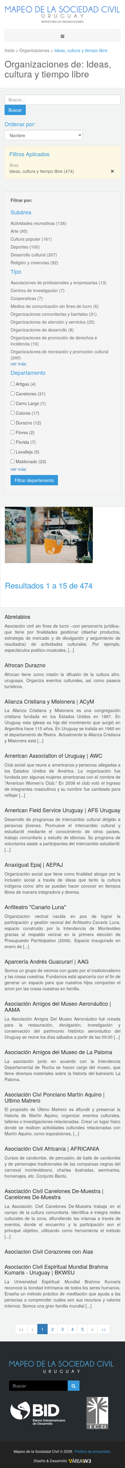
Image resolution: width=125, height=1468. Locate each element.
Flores (25, 432)
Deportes (25, 247)
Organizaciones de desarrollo (42, 330)
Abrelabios (17, 616)
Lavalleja (27, 452)
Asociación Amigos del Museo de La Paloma (58, 1052)
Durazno (28, 423)
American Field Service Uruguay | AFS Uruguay (62, 810)
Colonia (27, 413)
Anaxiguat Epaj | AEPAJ (34, 864)
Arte (19, 231)
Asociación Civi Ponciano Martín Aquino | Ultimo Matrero (55, 1097)
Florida (26, 442)
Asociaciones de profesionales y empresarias (58, 282)
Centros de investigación (38, 290)
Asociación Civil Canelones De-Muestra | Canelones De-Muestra (54, 1194)
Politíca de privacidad (92, 1451)
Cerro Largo (31, 403)
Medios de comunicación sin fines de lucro (55, 306)
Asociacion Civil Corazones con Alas (49, 1251)
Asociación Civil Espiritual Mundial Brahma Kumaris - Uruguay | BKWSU (56, 1269)
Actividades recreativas (38, 223)
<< (21, 1329)
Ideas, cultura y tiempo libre (41, 171)
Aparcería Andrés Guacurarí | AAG (47, 961)
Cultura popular (31, 239)
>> (103, 1329)
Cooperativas (27, 298)
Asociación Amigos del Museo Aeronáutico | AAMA (58, 1006)
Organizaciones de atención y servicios (53, 322)
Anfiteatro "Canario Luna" (35, 907)
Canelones (31, 394)
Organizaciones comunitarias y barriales (54, 314)
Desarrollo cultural (34, 255)
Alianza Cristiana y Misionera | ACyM (49, 701)
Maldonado (31, 461)
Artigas (26, 384)
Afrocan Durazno (25, 665)
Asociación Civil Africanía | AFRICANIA (52, 1148)
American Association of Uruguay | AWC (53, 755)
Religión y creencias (34, 262)
